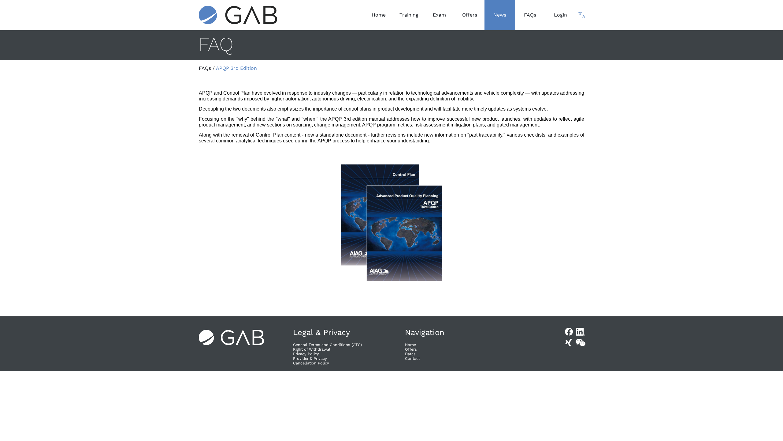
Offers (411, 349)
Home (410, 344)
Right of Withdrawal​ (311, 349)
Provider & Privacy (310, 358)
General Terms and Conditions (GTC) (327, 344)
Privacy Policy (306, 354)
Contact (412, 358)
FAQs (205, 68)
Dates (410, 354)
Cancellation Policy (311, 363)
